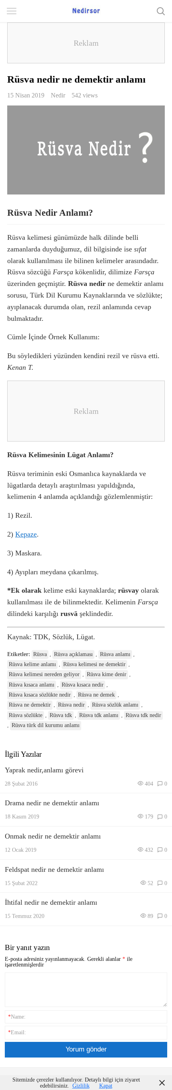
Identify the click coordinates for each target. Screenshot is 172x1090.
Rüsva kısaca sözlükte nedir (40, 695)
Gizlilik (81, 1085)
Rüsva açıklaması (73, 654)
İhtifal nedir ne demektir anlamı (51, 902)
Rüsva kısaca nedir (83, 685)
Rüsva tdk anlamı (98, 715)
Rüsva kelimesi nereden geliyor (44, 674)
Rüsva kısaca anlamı (31, 685)
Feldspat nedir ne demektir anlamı (54, 869)
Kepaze (26, 534)
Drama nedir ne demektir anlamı (52, 803)
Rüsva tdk (61, 715)
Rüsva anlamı (115, 654)
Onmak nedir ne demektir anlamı (53, 836)
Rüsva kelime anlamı (32, 664)
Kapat (105, 1085)
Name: (17, 1016)
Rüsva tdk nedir (143, 715)
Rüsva (40, 654)
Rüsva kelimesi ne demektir (94, 664)
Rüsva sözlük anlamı (115, 705)
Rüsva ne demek (96, 695)
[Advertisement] (86, 43)
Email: (17, 1032)
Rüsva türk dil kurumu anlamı (46, 725)
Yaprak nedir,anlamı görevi (44, 770)
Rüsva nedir (71, 705)
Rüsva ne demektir (30, 705)
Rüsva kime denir (106, 674)
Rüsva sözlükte (25, 715)
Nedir (58, 95)
